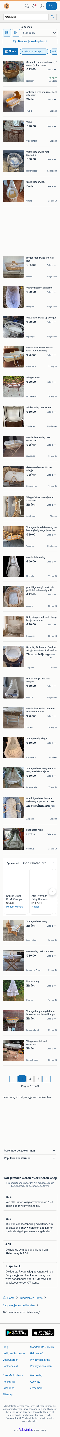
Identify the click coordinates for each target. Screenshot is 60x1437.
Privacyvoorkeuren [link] (41, 1366)
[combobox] (26, 17)
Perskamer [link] (9, 1381)
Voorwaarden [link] (10, 1359)
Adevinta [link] (35, 1381)
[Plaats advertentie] (51, 6)
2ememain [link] (36, 1388)
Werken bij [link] (36, 1375)
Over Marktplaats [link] (13, 1375)
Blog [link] (5, 1347)
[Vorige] (13, 1078)
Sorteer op (26, 27)
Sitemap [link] (7, 1394)
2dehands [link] (8, 1388)
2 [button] (30, 1078)
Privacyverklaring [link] (40, 1359)
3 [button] (38, 1078)
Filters (12, 51)
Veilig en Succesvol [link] (14, 1353)
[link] (7, 6)
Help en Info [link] (37, 1353)
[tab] (7, 32)
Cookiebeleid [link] (10, 1366)
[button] (34, 6)
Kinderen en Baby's (31, 51)
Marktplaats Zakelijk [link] (42, 1347)
